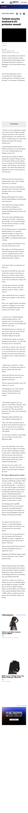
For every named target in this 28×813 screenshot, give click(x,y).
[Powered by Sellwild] (24, 705)
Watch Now (23, 2)
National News (8, 13)
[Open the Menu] (2, 2)
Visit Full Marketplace (21, 615)
